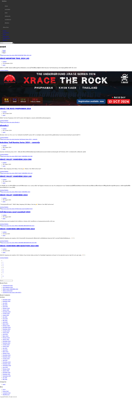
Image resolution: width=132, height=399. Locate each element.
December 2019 (6, 372)
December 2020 (7, 362)
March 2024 (5, 336)
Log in (4, 389)
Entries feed (6, 391)
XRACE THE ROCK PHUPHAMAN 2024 (15, 108)
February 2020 (6, 369)
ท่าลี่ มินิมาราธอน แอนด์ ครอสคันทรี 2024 (15, 212)
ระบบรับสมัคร (6, 32)
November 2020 (6, 364)
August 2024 (6, 332)
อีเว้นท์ (4, 34)
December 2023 (6, 341)
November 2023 (6, 343)
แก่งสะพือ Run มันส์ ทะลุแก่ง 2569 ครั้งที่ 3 (12, 292)
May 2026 (5, 305)
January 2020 (6, 370)
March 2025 (5, 324)
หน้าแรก (4, 31)
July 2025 (5, 317)
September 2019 (7, 376)
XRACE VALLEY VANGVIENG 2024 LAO (16, 176)
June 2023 (5, 350)
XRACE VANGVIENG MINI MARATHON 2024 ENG (19, 246)
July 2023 (5, 348)
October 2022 (6, 358)
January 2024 (6, 339)
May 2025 (5, 320)
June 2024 (5, 334)
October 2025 (6, 313)
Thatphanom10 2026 (8, 285)
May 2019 (5, 379)
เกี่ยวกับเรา (5, 40)
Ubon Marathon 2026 (8, 287)
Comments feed (6, 393)
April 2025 (5, 322)
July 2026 (5, 303)
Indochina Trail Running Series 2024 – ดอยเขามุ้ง (20, 142)
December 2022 (7, 355)
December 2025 (6, 312)
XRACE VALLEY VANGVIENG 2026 (10, 289)
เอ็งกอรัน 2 (4, 125)
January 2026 (6, 310)
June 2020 (5, 367)
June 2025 (5, 318)
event (4, 65)
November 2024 (6, 329)
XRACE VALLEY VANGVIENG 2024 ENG (15, 159)
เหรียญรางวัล (6, 36)
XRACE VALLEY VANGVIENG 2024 (14, 195)
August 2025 (6, 315)
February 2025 (6, 325)
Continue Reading (4, 70)
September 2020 (7, 365)
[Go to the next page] (3, 278)
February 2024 (6, 337)
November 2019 (6, 374)
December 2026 (7, 299)
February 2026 (6, 308)
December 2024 (7, 327)
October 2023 (6, 344)
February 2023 (6, 353)
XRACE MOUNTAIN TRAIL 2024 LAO (14, 58)
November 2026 (6, 301)
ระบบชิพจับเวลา (6, 38)
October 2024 (6, 331)
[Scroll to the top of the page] (0, 398)
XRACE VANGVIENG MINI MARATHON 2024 (17, 229)
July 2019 (5, 377)
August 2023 (6, 346)
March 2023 (5, 351)
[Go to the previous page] (3, 260)
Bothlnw (4, 1)
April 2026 (5, 306)
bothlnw (4, 61)
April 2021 (5, 360)
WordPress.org (6, 394)
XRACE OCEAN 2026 (7, 291)
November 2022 (6, 357)
